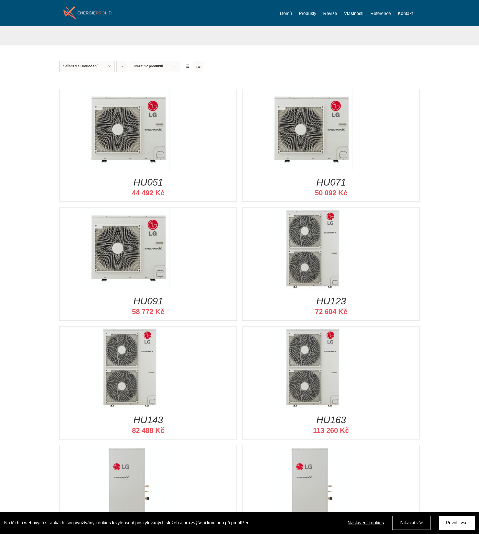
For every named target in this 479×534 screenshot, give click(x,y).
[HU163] (312, 330)
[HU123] (312, 212)
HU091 (148, 301)
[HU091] (129, 212)
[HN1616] (129, 449)
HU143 (148, 419)
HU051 (148, 182)
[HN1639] (312, 449)
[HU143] (129, 330)
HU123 (331, 301)
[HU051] (129, 93)
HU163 (331, 419)
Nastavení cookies (366, 522)
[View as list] (198, 66)
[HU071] (312, 93)
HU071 (331, 182)
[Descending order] (121, 66)
